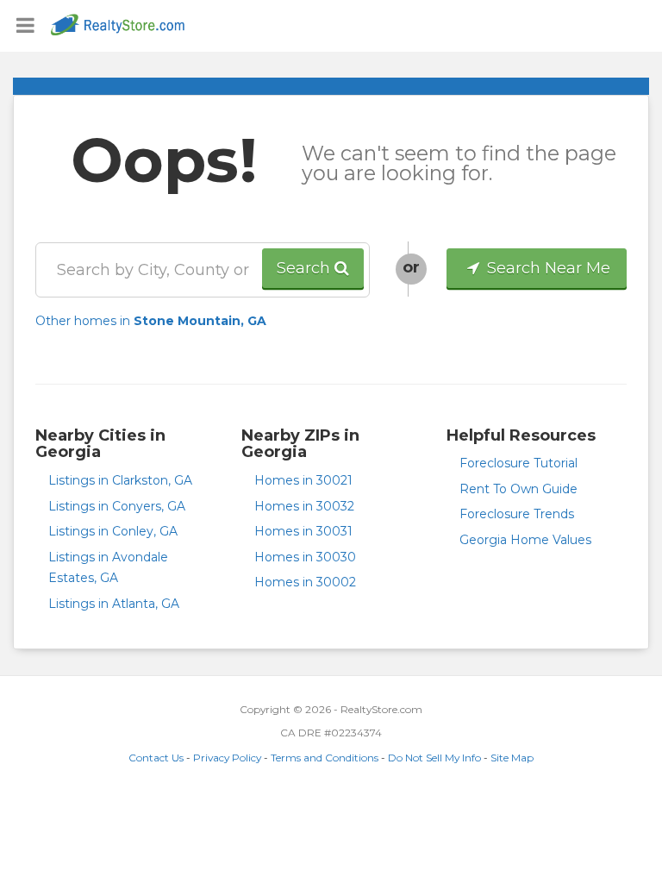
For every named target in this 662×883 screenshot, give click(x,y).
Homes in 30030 (305, 557)
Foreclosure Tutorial (518, 463)
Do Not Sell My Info (434, 757)
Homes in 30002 (305, 582)
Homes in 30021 (303, 480)
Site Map (512, 757)
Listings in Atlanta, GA (113, 603)
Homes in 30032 (304, 506)
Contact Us (156, 757)
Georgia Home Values (525, 540)
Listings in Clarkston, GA (120, 480)
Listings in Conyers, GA (116, 506)
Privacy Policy (227, 757)
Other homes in (150, 321)
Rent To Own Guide (518, 489)
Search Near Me (546, 268)
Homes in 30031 (303, 531)
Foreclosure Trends (516, 514)
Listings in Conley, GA (113, 531)
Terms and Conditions (324, 757)
